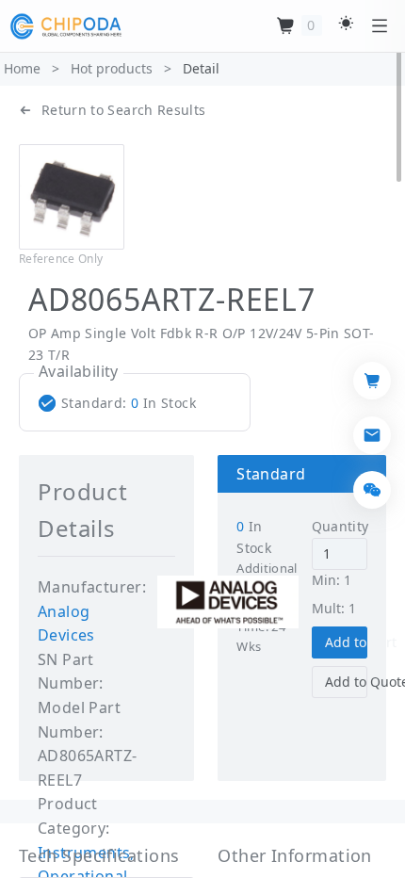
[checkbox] (121, 403)
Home (22, 68)
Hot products (112, 68)
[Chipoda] (65, 26)
